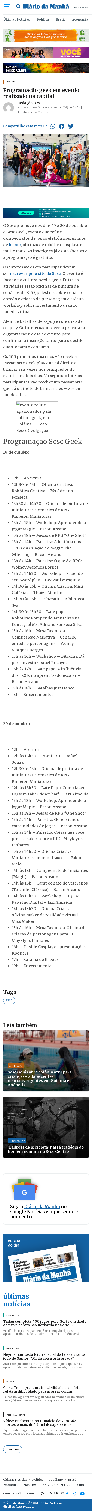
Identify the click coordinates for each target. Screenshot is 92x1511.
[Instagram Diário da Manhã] (74, 1494)
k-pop (15, 244)
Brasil (60, 19)
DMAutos (48, 1485)
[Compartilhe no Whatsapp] (52, 126)
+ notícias (12, 1449)
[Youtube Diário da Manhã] (82, 1494)
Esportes (29, 1485)
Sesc (9, 1000)
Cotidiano (55, 1480)
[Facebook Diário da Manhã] (67, 1494)
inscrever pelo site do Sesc (34, 273)
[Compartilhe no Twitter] (70, 126)
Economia (80, 19)
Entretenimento (72, 1485)
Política (43, 19)
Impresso (81, 7)
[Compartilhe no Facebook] (61, 126)
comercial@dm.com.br (20, 1493)
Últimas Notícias (16, 19)
